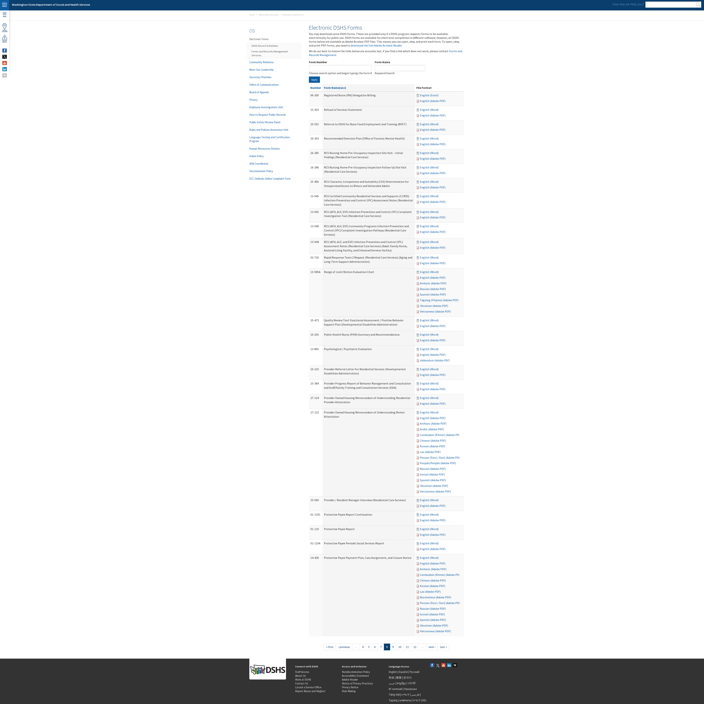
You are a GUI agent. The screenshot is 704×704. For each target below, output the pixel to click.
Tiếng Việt (394, 694)
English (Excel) (429, 95)
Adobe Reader (350, 679)
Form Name (382, 62)
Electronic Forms (259, 39)
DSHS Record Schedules (265, 45)
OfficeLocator (4, 30)
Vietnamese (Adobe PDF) (435, 311)
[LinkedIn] (449, 665)
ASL (424, 700)
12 (414, 647)
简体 (391, 677)
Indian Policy (256, 156)
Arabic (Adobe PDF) (432, 429)
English (393, 672)
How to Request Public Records (267, 114)
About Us (300, 675)
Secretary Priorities (260, 77)
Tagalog (393, 700)
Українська (410, 689)
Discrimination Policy (261, 171)
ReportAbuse (4, 41)
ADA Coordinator (258, 163)
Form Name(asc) (335, 88)
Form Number (318, 62)
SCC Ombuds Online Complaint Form (270, 178)
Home (252, 14)
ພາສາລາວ (405, 700)
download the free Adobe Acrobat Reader (376, 45)
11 (407, 647)
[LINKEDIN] (4, 69)
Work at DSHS (303, 679)
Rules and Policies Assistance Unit (268, 129)
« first (329, 647)
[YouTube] (443, 665)
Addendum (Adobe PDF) (435, 360)
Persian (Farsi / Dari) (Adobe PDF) (440, 457)
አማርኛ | (406, 694)
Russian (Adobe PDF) (433, 289)
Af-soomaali (395, 689)
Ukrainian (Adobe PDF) (434, 306)
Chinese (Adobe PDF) (433, 440)
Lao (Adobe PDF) (430, 452)
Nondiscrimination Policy (356, 672)
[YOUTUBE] (4, 63)
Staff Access (302, 672)
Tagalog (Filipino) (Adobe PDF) (439, 300)
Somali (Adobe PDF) (432, 474)
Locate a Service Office (308, 687)
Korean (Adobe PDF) (432, 446)
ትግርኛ (416, 700)
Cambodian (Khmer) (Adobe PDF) (440, 435)
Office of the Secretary (268, 14)
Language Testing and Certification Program (269, 139)
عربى (392, 683)
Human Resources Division (264, 148)
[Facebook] (432, 665)
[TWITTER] (4, 57)
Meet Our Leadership (261, 69)
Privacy (253, 99)
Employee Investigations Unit (266, 107)
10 (399, 647)
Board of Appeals (259, 92)
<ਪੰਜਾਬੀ (411, 683)
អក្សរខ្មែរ (401, 683)
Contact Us (301, 683)
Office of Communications (264, 84)
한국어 (407, 677)
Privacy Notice (350, 687)
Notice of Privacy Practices (357, 683)
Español (403, 672)
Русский (414, 672)
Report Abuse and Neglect (310, 691)
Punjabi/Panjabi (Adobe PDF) (438, 463)
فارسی (415, 694)
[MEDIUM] (4, 75)
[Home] (4, 5)
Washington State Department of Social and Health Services (51, 4)
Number (315, 88)
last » (443, 647)
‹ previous (344, 647)
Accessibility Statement (355, 675)
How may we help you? (628, 4)
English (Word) (429, 110)
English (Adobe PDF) (432, 101)
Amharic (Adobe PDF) (433, 283)
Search (698, 4)
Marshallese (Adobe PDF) (435, 597)
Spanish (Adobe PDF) (433, 294)
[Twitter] (437, 665)
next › (431, 647)
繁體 (399, 677)
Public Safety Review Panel (264, 122)
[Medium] (454, 665)
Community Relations (261, 62)
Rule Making (349, 691)
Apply (314, 79)
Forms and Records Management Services (270, 53)
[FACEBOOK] (4, 50)
